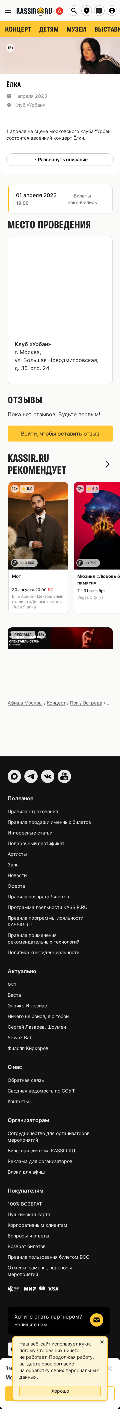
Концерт (56, 702)
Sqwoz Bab (20, 1037)
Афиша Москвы (25, 702)
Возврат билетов (27, 1246)
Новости (17, 875)
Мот (12, 984)
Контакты (18, 1101)
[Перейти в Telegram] (31, 776)
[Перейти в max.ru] (14, 776)
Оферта (16, 886)
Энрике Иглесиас (27, 1005)
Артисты (17, 854)
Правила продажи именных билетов (49, 822)
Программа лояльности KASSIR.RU (47, 907)
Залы (14, 864)
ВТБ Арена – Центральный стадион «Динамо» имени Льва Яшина (37, 601)
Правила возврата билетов (38, 896)
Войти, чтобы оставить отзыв (60, 433)
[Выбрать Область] (99, 10)
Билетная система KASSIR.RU (41, 1150)
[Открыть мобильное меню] (8, 10)
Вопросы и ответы (28, 1235)
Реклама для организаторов (40, 1161)
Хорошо (60, 1391)
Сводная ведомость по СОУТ (41, 1090)
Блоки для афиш (26, 1172)
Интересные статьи (30, 832)
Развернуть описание (63, 159)
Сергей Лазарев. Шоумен (37, 1027)
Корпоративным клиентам (37, 1225)
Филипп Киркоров (28, 1048)
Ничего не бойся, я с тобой (38, 1016)
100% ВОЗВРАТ (25, 1204)
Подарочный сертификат (36, 843)
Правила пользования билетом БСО (49, 1257)
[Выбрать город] (86, 10)
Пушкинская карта (29, 1214)
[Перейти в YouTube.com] (64, 776)
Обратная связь (26, 1080)
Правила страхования (33, 811)
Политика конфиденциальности (43, 952)
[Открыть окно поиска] (74, 10)
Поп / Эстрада (86, 702)
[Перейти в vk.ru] (47, 776)
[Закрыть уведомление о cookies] (102, 1342)
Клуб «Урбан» (29, 105)
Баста (14, 995)
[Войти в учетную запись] (112, 10)
